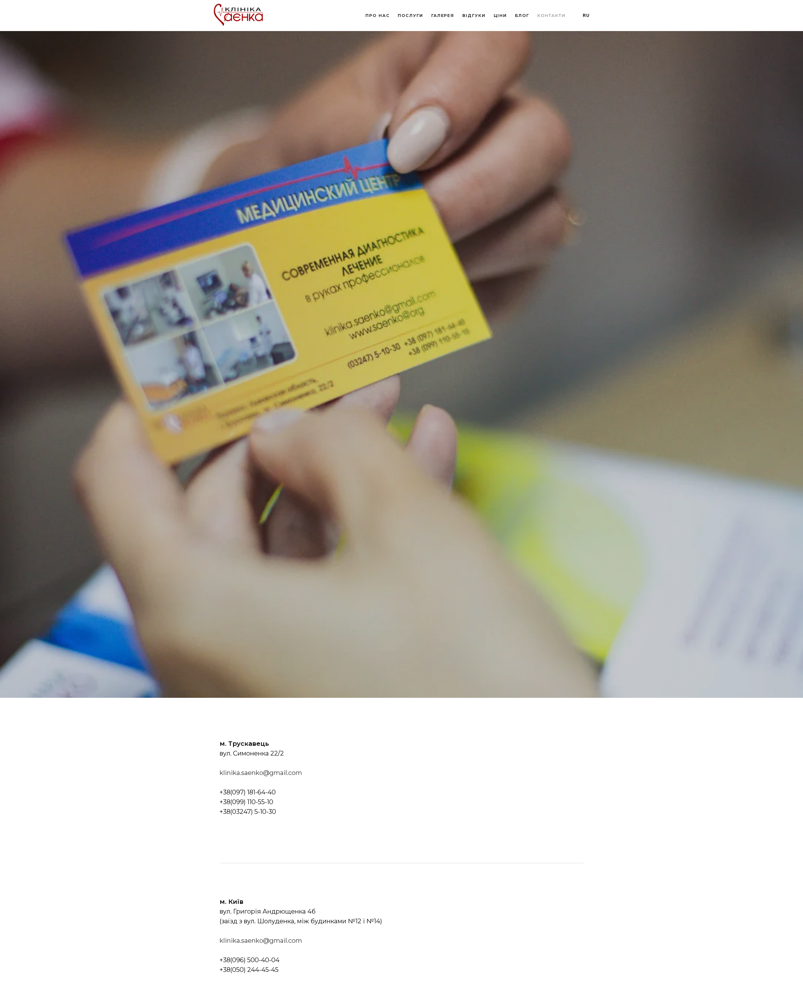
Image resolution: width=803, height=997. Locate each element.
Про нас (377, 15)
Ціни (500, 15)
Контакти (551, 15)
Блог (522, 15)
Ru (586, 15)
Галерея (442, 15)
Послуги (410, 15)
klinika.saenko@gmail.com (261, 773)
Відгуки (473, 15)
